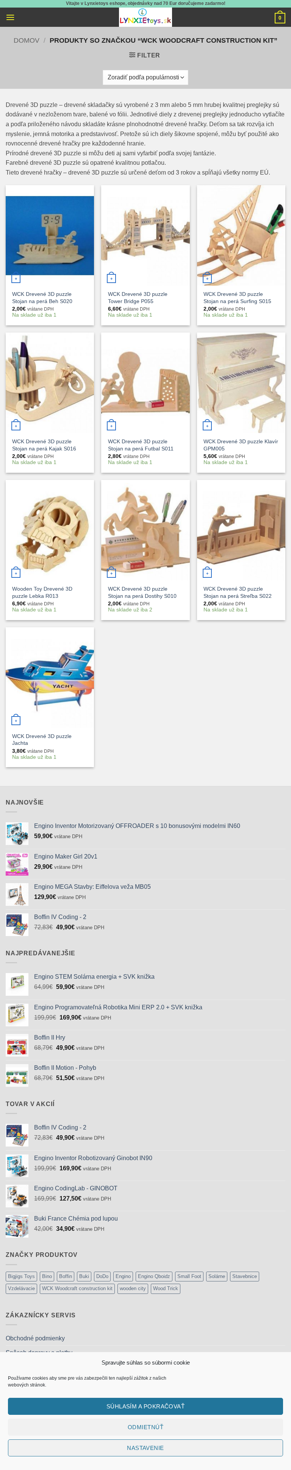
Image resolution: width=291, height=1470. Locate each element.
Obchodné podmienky (35, 1338)
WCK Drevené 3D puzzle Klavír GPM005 (240, 445)
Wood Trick (165, 1288)
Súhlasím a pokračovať (145, 1406)
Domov (26, 40)
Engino (123, 1276)
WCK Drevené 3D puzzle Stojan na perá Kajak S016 (44, 445)
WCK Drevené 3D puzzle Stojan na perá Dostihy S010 (142, 592)
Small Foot (189, 1276)
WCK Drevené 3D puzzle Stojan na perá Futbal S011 (141, 445)
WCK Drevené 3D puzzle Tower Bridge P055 (137, 297)
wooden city (133, 1288)
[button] (10, 17)
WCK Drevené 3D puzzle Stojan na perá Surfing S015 (237, 297)
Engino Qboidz (154, 1276)
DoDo (102, 1276)
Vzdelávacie (21, 1288)
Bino (47, 1276)
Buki (84, 1276)
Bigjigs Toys (21, 1276)
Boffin (65, 1276)
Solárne (216, 1276)
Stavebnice (244, 1276)
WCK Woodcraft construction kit (77, 1288)
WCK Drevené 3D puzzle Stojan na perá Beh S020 (42, 297)
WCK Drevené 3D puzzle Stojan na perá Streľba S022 (237, 592)
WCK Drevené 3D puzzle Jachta (42, 739)
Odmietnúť (145, 1427)
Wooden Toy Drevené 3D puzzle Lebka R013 (42, 592)
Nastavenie (145, 1448)
